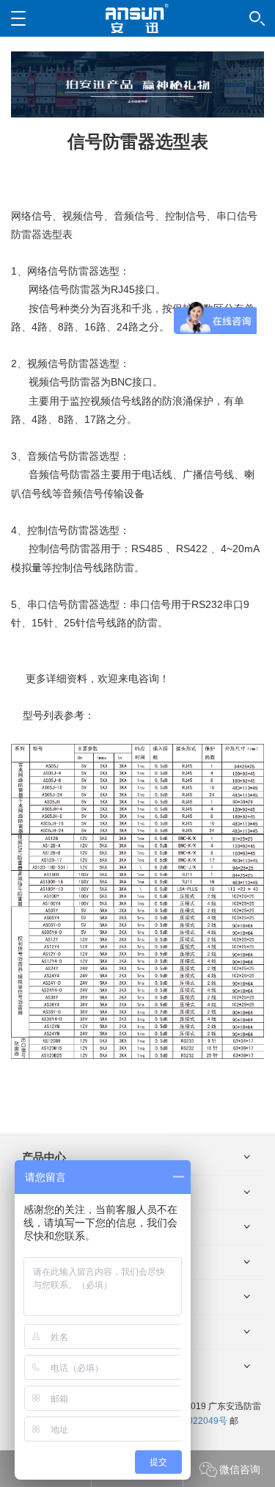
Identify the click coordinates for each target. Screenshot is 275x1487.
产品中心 (44, 1157)
